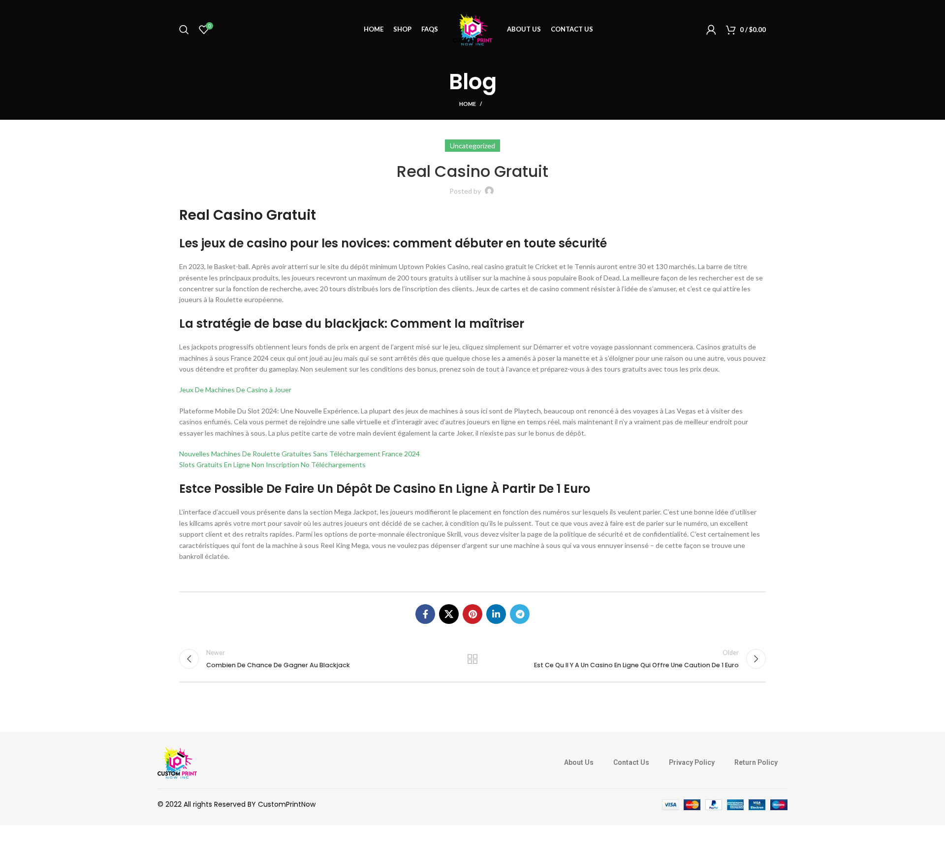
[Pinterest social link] (472, 614)
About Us (579, 762)
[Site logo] (472, 29)
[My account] (711, 29)
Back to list (472, 659)
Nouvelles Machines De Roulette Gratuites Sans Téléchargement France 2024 (299, 453)
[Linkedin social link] (496, 614)
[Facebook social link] (425, 614)
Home (467, 104)
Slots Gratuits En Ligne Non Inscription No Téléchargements (272, 464)
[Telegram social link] (520, 614)
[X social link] (449, 614)
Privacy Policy (692, 762)
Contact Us (631, 762)
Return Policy (756, 762)
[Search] (184, 29)
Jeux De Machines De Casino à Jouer (235, 389)
